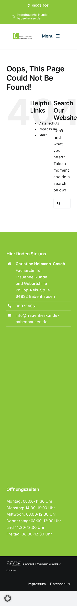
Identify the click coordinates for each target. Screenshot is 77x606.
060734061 (26, 306)
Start (42, 135)
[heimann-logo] (22, 34)
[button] (7, 598)
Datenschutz (49, 123)
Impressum (48, 129)
